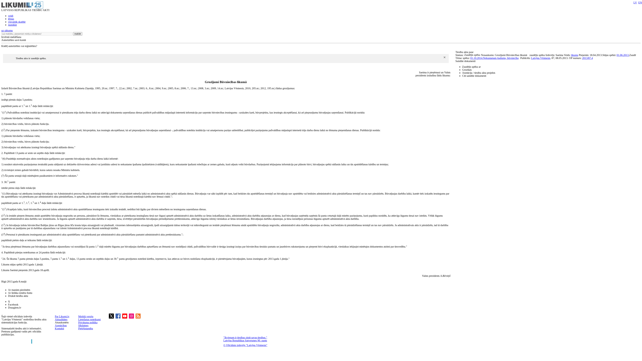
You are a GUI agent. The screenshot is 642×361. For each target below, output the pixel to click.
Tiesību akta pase (464, 52)
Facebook (13, 304)
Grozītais (467, 69)
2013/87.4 (587, 58)
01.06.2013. (623, 55)
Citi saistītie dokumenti (474, 75)
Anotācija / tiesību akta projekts (478, 72)
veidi (10, 15)
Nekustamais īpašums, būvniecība (501, 58)
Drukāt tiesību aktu (18, 295)
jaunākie (12, 24)
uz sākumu (7, 30)
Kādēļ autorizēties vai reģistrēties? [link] (19, 46)
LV (635, 2)
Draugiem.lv (14, 307)
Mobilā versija (85, 316)
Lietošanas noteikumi (89, 319)
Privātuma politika (87, 322)
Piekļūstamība (85, 328)
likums (574, 55)
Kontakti (59, 328)
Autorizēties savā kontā (13, 40)
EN (640, 2)
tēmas (11, 18)
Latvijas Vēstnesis (540, 58)
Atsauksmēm (62, 322)
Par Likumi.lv (62, 316)
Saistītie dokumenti (465, 61)
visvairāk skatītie (17, 21)
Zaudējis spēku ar (471, 66)
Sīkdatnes (83, 325)
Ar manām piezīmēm (19, 289)
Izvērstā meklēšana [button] (11, 37)
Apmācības (61, 325)
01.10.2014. (476, 58)
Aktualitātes (61, 319)
